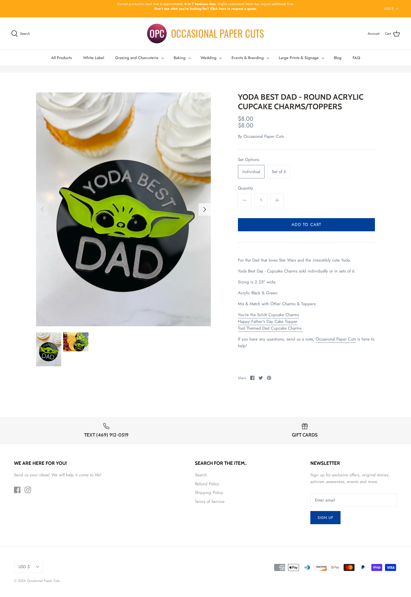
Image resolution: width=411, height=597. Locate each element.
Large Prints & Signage (299, 57)
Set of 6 (279, 172)
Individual (251, 172)
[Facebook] (17, 490)
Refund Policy (207, 484)
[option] (123, 209)
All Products (61, 57)
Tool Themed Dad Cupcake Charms (270, 328)
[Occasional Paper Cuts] (205, 33)
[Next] (205, 209)
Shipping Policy (209, 492)
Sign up (325, 517)
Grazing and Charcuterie (137, 57)
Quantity (245, 188)
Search (201, 475)
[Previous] (42, 209)
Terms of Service (210, 501)
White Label (93, 57)
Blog (337, 57)
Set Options (248, 160)
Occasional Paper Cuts (264, 136)
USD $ (389, 8)
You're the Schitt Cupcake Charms (268, 315)
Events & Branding (248, 57)
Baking (179, 57)
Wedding (208, 57)
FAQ (356, 57)
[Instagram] (28, 490)
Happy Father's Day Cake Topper (267, 321)
